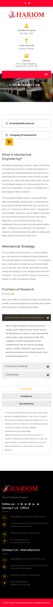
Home (20, 90)
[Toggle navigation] (46, 74)
